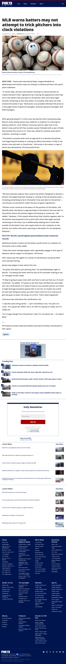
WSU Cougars (55, 599)
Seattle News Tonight (25, 544)
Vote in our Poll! (25, 438)
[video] (59, 494)
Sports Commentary (57, 605)
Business (4, 622)
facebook (50, 652)
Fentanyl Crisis (23, 598)
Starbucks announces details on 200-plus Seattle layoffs (30, 365)
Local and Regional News (24, 541)
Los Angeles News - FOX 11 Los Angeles (24, 574)
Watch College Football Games (39, 623)
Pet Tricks (54, 552)
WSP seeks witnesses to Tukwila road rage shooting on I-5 (18, 455)
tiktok (53, 652)
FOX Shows (5, 556)
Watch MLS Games (40, 643)
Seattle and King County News (23, 547)
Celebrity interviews (7, 599)
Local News (38, 542)
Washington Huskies (57, 597)
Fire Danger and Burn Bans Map (41, 600)
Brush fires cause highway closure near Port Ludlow (16, 447)
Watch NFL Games (40, 620)
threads (56, 652)
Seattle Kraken (56, 593)
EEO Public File (6, 572)
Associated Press (6, 34)
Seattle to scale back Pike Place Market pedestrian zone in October (34, 386)
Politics (37, 548)
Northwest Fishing (57, 611)
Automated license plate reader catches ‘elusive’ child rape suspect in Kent (37, 379)
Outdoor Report (56, 566)
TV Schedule (5, 554)
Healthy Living (39, 563)
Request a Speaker (7, 564)
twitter (60, 652)
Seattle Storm (55, 591)
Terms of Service (34, 431)
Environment (38, 565)
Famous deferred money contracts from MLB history (18, 72)
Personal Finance (7, 618)
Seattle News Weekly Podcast (24, 619)
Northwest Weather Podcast (24, 626)
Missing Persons (23, 596)
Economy (4, 624)
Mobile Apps (5, 544)
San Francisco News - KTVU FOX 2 (25, 570)
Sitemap (37, 573)
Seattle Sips (5, 593)
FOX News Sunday (40, 571)
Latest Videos (7, 489)
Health (37, 561)
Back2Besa (55, 571)
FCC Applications (6, 574)
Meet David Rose (23, 591)
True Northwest (56, 558)
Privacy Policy (35, 430)
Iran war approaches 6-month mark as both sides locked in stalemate (21, 500)
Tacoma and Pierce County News (24, 550)
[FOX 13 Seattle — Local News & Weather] (7, 4)
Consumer (38, 559)
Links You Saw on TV (8, 552)
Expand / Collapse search (63, 3)
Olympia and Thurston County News (25, 559)
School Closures (56, 564)
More (41, 4)
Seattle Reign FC (56, 595)
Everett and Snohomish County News (24, 555)
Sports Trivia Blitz (56, 607)
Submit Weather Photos (56, 561)
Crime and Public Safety (23, 593)
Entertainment (39, 552)
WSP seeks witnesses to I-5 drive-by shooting (14, 492)
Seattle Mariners (56, 587)
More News (39, 540)
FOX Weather (38, 607)
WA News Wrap (39, 544)
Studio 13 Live (7, 583)
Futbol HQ (54, 609)
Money (4, 616)
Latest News (7, 444)
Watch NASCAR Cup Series (40, 628)
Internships (5, 562)
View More (59, 444)
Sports (13, 34)
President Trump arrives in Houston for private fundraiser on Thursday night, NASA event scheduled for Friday (26, 479)
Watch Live (55, 544)
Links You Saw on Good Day (56, 568)
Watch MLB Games (40, 626)
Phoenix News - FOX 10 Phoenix (24, 577)
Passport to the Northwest (6, 596)
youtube (43, 652)
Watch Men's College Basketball (41, 634)
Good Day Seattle (55, 541)
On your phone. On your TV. (29, 343)
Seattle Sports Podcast (22, 622)
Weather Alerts (39, 591)
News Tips (5, 542)
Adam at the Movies (57, 554)
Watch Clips (5, 585)
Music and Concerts (40, 557)
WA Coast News (23, 567)
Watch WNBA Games (41, 641)
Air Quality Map (39, 595)
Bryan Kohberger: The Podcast (25, 629)
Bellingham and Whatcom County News (23, 564)
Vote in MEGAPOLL (57, 550)
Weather (38, 583)
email (63, 652)
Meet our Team (6, 550)
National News (39, 546)
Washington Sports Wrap (57, 602)
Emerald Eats (5, 591)
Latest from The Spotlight (23, 586)
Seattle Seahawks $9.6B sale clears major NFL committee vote (32, 372)
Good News (38, 567)
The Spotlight (24, 583)
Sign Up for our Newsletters (6, 547)
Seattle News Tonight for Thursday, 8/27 (13, 515)
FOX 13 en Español (40, 569)
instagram (47, 652)
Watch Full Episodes (24, 589)
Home (4, 540)
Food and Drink (39, 554)
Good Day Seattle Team (56, 547)
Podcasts (22, 616)
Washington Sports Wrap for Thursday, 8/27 (14, 523)
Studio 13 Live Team (7, 587)
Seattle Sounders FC (57, 589)
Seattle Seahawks (56, 585)
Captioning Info (6, 568)
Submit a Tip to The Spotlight (24, 601)
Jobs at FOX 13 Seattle (6, 559)
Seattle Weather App (40, 589)
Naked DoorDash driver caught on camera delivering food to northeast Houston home (25, 470)
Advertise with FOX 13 (8, 566)
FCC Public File (6, 570)
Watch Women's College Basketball (40, 638)
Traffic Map (38, 587)
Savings (4, 626)
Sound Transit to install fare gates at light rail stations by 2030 (19, 463)
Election (37, 550)
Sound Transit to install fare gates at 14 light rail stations (17, 507)
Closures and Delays (40, 593)
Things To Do (55, 556)
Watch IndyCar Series (41, 631)
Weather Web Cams (40, 585)
